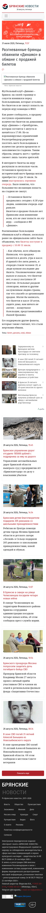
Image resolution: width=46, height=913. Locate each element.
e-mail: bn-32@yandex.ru (31, 890)
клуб (23, 333)
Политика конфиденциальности (18, 830)
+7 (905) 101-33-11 (14, 887)
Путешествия (9, 819)
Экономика (9, 809)
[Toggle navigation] (6, 15)
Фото (32, 819)
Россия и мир (10, 814)
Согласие (8, 835)
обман (28, 333)
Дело (32, 809)
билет (9, 333)
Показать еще (23, 773)
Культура (24, 814)
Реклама (19, 825)
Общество (18, 804)
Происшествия (34, 804)
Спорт (35, 814)
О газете (7, 825)
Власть (7, 804)
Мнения (21, 809)
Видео (22, 819)
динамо (16, 333)
